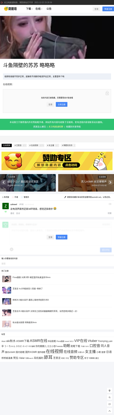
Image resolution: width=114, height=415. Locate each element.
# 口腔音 (20, 145)
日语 (109, 351)
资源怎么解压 (39, 126)
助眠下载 (75, 346)
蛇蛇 (63, 358)
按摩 (103, 352)
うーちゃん (9, 346)
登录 (96, 9)
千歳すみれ (85, 346)
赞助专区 (77, 358)
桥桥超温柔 (7, 358)
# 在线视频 (37, 145)
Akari (3, 341)
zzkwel (13, 204)
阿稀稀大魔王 (94, 358)
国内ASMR (10, 352)
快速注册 (108, 9)
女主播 (90, 352)
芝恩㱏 (57, 358)
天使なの (81, 352)
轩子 (86, 358)
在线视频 (6, 145)
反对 (18, 213)
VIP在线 (80, 341)
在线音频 (70, 352)
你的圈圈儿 (41, 346)
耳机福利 (38, 358)
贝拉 (67, 358)
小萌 (98, 352)
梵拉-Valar (19, 358)
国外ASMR (31, 352)
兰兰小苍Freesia (55, 346)
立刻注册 (61, 104)
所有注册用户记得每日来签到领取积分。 (31, 2)
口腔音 (95, 346)
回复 (110, 213)
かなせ (19, 346)
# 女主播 (53, 145)
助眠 (66, 346)
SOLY (71, 341)
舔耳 (48, 357)
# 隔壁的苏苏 (68, 145)
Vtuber (92, 341)
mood (67, 341)
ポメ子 (25, 346)
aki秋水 (11, 340)
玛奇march (29, 358)
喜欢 (12, 213)
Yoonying (103, 341)
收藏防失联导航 (73, 126)
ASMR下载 (22, 340)
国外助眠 (41, 352)
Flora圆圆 (60, 341)
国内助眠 (20, 352)
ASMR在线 (38, 341)
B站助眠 (52, 341)
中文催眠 (31, 346)
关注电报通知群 (56, 126)
